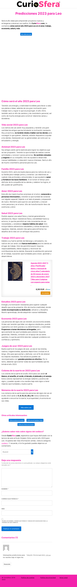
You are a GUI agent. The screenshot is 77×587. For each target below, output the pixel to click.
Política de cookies (27, 577)
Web (3, 509)
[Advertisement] (27, 67)
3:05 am (48, 555)
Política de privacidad (48, 577)
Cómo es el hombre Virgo (35, 420)
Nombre (5, 489)
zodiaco (5, 443)
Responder (7, 564)
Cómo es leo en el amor (16, 420)
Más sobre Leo (26, 407)
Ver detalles (45, 293)
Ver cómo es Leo (26, 34)
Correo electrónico (10, 499)
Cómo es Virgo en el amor (26, 424)
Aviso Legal (64, 577)
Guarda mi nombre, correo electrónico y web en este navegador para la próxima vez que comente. (25, 521)
